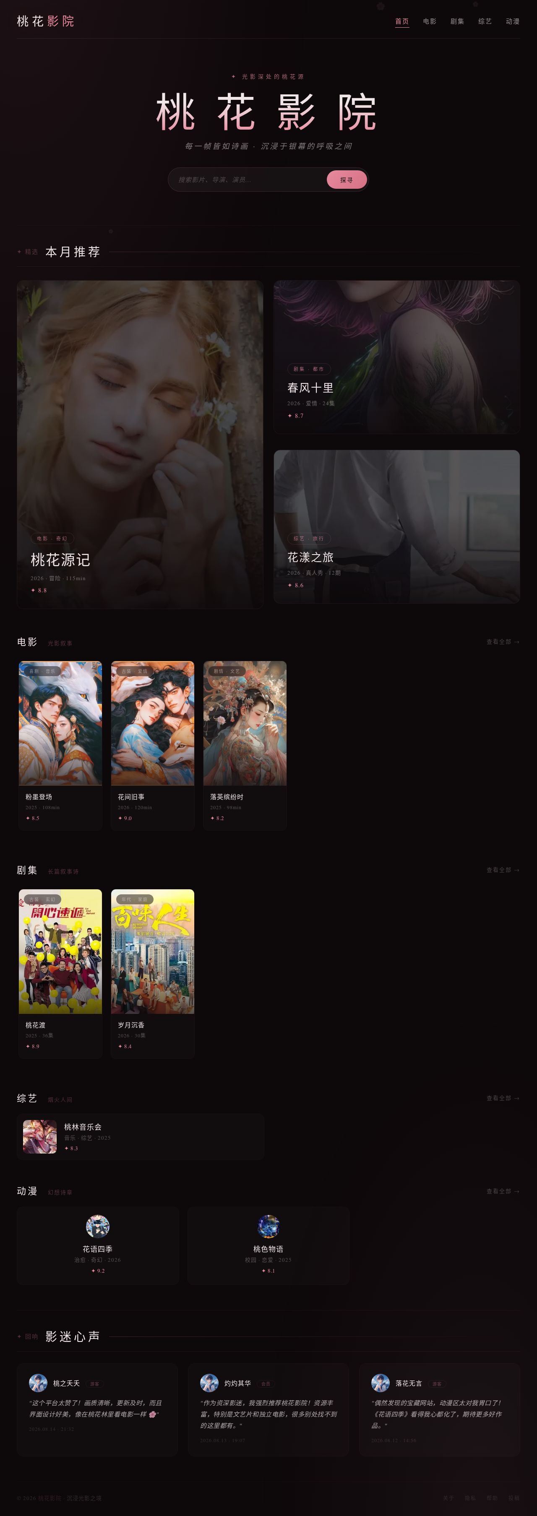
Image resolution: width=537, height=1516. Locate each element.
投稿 (514, 1498)
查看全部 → (503, 641)
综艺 (485, 21)
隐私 (471, 1498)
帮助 (492, 1498)
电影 (430, 21)
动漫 (513, 21)
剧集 (458, 21)
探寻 (347, 180)
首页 (402, 21)
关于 (449, 1498)
